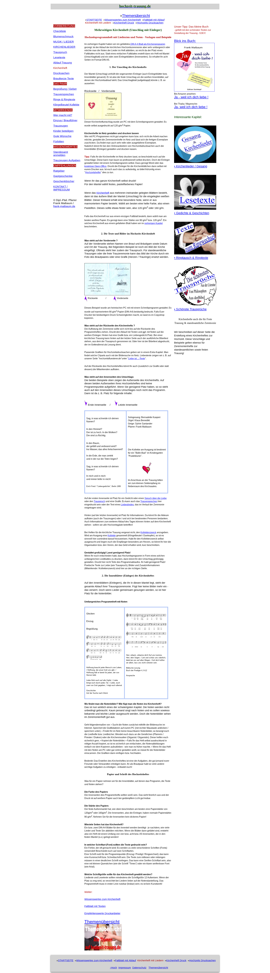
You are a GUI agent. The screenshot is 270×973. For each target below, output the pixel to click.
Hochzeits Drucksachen (150, 22)
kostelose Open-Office (95, 166)
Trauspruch (60, 52)
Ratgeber (59, 170)
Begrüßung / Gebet (64, 88)
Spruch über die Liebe (156, 498)
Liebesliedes (127, 504)
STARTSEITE (94, 19)
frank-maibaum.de (64, 206)
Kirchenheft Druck (124, 22)
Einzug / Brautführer (65, 120)
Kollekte (112, 535)
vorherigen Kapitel (153, 223)
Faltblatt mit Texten (95, 906)
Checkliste (59, 31)
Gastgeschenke (63, 176)
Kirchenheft (102, 192)
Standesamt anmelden (60, 154)
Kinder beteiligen (63, 130)
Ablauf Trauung (62, 62)
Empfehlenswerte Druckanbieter (102, 913)
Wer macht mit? (62, 115)
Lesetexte (59, 57)
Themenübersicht (136, 16)
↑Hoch (113, 967)
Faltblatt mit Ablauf (154, 19)
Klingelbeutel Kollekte (66, 104)
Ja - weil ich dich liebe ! (191, 97)
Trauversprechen (63, 94)
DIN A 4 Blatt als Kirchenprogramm (147, 44)
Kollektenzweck (148, 532)
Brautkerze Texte (63, 78)
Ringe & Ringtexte (64, 99)
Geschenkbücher (63, 181)
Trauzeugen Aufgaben (66, 160)
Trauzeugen (60, 125)
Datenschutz (139, 967)
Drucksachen (61, 73)
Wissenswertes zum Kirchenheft (123, 19)
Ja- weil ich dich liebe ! (190, 107)
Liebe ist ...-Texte (136, 358)
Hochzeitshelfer (93, 172)
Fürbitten (58, 141)
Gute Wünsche (62, 136)
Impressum (124, 967)
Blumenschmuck (63, 36)
